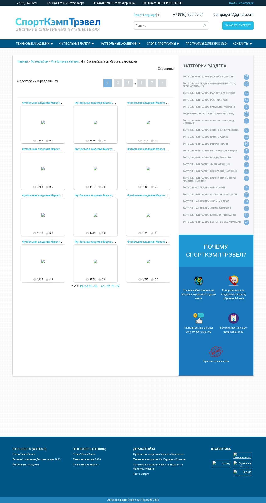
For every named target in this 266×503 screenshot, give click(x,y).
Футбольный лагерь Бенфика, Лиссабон (209, 215)
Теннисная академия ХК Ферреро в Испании (159, 459)
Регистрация (246, 3)
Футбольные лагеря (65, 61)
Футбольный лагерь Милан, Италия (206, 143)
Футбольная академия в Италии (204, 187)
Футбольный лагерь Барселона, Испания (210, 171)
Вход (232, 3)
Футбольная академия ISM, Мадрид (206, 201)
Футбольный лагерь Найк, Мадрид (206, 137)
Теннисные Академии (86, 464)
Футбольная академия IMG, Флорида (207, 208)
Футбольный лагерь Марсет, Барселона (209, 93)
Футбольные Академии (26, 464)
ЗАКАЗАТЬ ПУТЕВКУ (238, 25)
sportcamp (45, 130)
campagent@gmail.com (233, 14)
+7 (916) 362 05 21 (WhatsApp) (65, 3)
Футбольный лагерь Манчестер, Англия (208, 76)
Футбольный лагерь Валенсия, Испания (209, 107)
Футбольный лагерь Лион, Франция (206, 164)
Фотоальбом (39, 61)
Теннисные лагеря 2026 (87, 459)
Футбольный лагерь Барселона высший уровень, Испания (209, 179)
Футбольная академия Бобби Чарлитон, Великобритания (209, 85)
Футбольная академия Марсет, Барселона (48, 102)
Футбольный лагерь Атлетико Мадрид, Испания (209, 122)
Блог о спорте (141, 473)
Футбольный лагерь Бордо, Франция (207, 157)
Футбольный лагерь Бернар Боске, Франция (212, 222)
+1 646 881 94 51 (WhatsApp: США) (114, 3)
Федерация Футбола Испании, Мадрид (208, 113)
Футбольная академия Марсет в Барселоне (158, 454)
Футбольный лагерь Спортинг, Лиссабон (210, 194)
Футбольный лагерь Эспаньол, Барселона (210, 130)
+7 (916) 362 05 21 (26, 3)
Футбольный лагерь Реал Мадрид (205, 100)
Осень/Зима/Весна (23, 454)
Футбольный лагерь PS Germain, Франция (210, 150)
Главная (22, 61)
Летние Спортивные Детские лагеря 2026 (36, 459)
